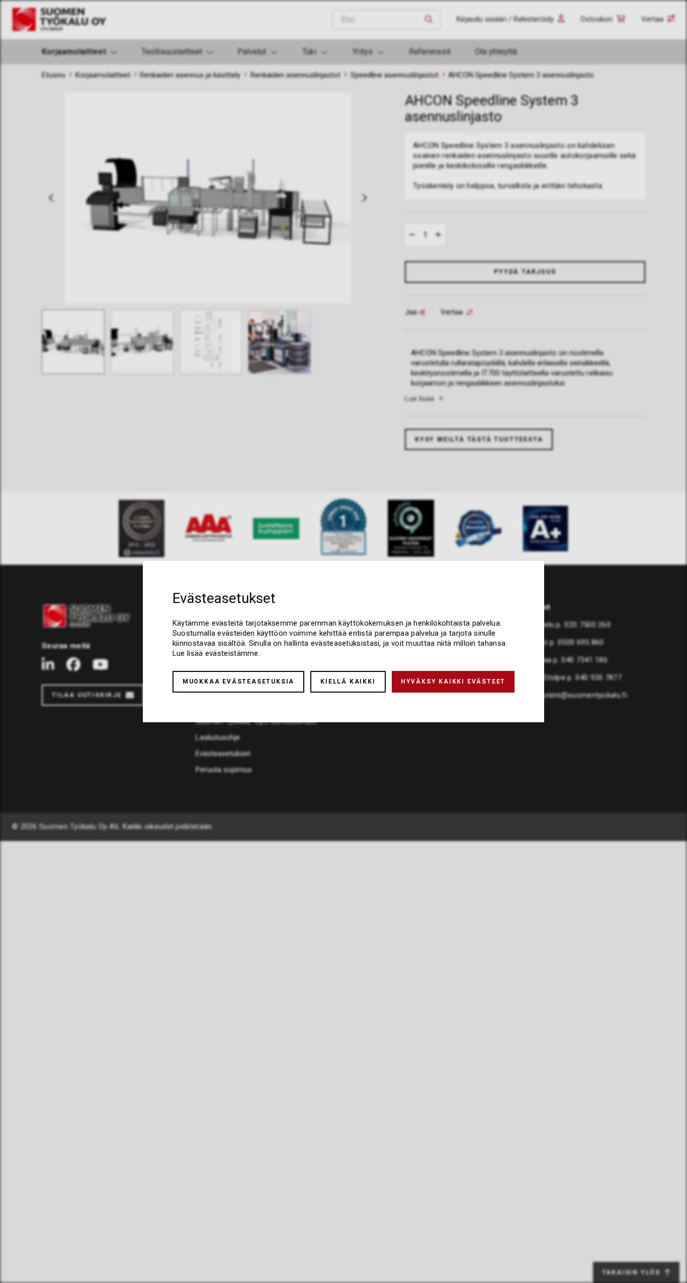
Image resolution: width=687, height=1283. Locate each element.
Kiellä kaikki (347, 681)
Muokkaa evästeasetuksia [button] (238, 681)
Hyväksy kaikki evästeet (453, 681)
